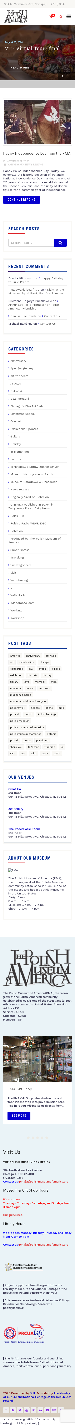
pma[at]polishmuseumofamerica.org (43, 1181)
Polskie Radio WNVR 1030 (28, 523)
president (42, 740)
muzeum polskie (20, 694)
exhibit (55, 668)
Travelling (17, 557)
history (47, 675)
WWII (57, 753)
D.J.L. (33, 1393)
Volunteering (19, 580)
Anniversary (16, 164)
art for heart (19, 376)
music (30, 688)
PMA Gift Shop (20, 1089)
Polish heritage (47, 714)
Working (15, 610)
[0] (49, 16)
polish (28, 714)
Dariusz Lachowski (23, 316)
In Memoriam (19, 451)
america (15, 655)
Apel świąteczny (21, 368)
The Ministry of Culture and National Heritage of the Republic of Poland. (37, 1397)
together (33, 746)
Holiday (15, 444)
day (31, 668)
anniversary (33, 655)
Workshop (17, 618)
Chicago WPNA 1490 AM (27, 406)
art (12, 662)
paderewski (17, 707)
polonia (51, 733)
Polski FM (17, 516)
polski (14, 740)
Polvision (16, 531)
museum (15, 688)
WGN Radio (18, 595)
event (42, 668)
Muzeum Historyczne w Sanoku (32, 474)
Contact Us (52, 316)
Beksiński (16, 391)
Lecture (15, 459)
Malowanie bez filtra (24, 289)
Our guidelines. (13, 1215)
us (62, 746)
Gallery (15, 436)
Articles (15, 383)
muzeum (44, 688)
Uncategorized (20, 565)
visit (12, 753)
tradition (49, 746)
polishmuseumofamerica (25, 733)
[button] (28, 1138)
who (33, 753)
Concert (15, 421)
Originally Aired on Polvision (29, 497)
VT (12, 587)
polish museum (19, 720)
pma (61, 707)
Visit (13, 572)
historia (32, 675)
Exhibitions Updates (24, 429)
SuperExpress (19, 550)
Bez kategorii (19, 398)
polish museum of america (27, 727)
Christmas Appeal (22, 413)
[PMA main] (16, 16)
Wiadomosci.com (22, 603)
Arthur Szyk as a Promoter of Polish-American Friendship (34, 306)
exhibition (16, 675)
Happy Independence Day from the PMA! (37, 154)
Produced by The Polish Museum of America (34, 540)
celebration (26, 662)
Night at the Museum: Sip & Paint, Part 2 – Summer (36, 291)
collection (16, 668)
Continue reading (22, 199)
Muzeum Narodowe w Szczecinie (33, 481)
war (23, 753)
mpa (53, 681)
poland (14, 714)
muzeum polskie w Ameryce (28, 701)
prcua (27, 740)
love (26, 681)
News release (34, 164)
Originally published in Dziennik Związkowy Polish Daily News (30, 506)
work (45, 753)
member (40, 681)
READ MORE (19, 67)
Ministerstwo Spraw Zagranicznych (34, 466)
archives (51, 655)
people (35, 707)
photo (49, 707)
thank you (16, 746)
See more (19, 1115)
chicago (44, 662)
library (14, 681)
